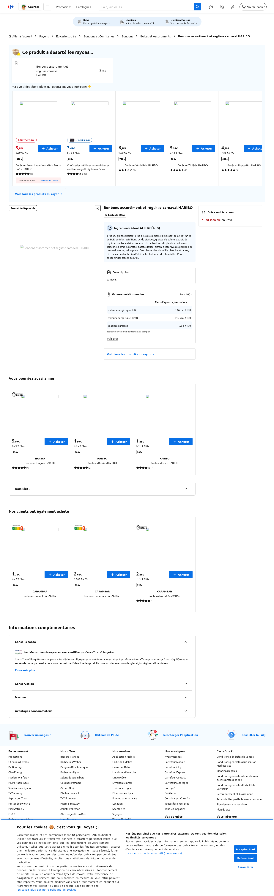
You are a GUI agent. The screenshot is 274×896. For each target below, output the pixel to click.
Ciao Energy (15, 772)
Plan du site (223, 809)
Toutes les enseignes (177, 803)
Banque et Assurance (124, 798)
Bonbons (127, 36)
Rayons (44, 36)
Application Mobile (123, 756)
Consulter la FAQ (254, 735)
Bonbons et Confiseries (99, 36)
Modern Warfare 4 (18, 777)
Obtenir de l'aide (107, 735)
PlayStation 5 (16, 808)
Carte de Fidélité (122, 761)
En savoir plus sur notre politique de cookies (47, 889)
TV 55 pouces (68, 798)
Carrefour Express (175, 772)
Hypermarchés (173, 756)
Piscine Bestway (70, 803)
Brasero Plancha (69, 756)
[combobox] (150, 6)
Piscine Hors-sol (69, 793)
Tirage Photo (120, 819)
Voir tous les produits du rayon (37, 194)
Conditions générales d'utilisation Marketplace (236, 763)
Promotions (15, 756)
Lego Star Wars (69, 819)
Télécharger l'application (180, 735)
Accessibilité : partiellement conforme (239, 799)
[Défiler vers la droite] (253, 138)
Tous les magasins (175, 808)
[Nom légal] (185, 488)
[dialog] (137, 858)
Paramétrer (245, 867)
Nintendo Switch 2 (19, 803)
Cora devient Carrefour (178, 798)
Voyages (117, 814)
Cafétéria (170, 793)
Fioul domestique (122, 793)
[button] (47, 6)
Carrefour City (173, 767)
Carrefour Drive (121, 767)
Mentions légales (227, 770)
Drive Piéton (119, 777)
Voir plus (112, 338)
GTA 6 (11, 814)
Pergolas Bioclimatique (74, 767)
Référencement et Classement (235, 793)
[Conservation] (185, 683)
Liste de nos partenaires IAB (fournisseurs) (153, 853)
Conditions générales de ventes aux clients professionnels (237, 777)
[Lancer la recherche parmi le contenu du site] (197, 6)
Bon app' (170, 787)
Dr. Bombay (15, 767)
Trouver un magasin (37, 735)
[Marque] (185, 697)
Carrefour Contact (175, 777)
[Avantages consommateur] (185, 711)
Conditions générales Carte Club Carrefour (236, 786)
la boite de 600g (115, 214)
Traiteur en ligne (122, 787)
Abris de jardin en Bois (73, 814)
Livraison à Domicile (124, 772)
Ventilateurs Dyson (19, 787)
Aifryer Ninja (67, 787)
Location (117, 803)
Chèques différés (18, 761)
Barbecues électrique (21, 819)
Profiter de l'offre (49, 180)
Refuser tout (245, 858)
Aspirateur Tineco (18, 798)
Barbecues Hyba (69, 772)
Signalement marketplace (232, 804)
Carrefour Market (175, 761)
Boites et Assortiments (155, 36)
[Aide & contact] (211, 6)
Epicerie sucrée (66, 36)
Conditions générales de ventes (235, 756)
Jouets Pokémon (70, 808)
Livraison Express (122, 782)
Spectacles (118, 808)
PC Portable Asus (18, 782)
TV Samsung (15, 793)
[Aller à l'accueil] (10, 6)
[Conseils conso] (185, 642)
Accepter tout (245, 849)
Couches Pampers (70, 782)
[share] (98, 208)
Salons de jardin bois (72, 777)
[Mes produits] (222, 6)
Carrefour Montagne (176, 782)
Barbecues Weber (70, 761)
